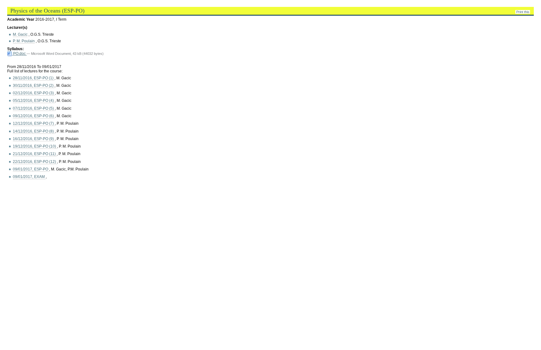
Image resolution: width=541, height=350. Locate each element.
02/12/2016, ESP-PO (34, 93)
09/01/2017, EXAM (29, 177)
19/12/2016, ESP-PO (35, 146)
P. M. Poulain (24, 41)
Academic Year (21, 19)
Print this (522, 12)
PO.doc (19, 53)
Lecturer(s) (17, 27)
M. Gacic (20, 34)
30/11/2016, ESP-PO (33, 85)
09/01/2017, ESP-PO (31, 169)
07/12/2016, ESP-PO (34, 108)
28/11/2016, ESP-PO (33, 78)
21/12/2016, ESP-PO (35, 154)
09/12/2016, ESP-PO (34, 116)
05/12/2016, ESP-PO (34, 100)
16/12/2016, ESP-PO (34, 139)
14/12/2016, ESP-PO (34, 131)
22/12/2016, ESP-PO (35, 161)
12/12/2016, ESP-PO (34, 123)
